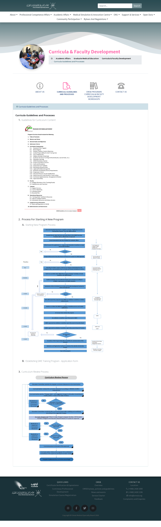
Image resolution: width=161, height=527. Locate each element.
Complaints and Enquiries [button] (134, 499)
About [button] (13, 14)
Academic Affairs (63, 58)
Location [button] (134, 485)
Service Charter (98, 495)
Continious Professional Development (62, 490)
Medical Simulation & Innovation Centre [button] (91, 14)
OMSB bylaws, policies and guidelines (98, 488)
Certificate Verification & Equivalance (63, 485)
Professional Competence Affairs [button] (34, 14)
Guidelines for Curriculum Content (39, 119)
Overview (98, 485)
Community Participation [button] (68, 19)
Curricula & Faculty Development (116, 58)
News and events (98, 492)
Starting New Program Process (40, 224)
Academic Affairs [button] (61, 14)
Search (137, 6)
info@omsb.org (135, 495)
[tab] (39, 88)
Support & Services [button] (130, 14)
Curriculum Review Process (35, 371)
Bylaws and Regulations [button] (95, 19)
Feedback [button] (98, 499)
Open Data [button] (148, 14)
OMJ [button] (116, 14)
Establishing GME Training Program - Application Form (52, 360)
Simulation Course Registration (62, 495)
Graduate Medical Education (86, 58)
